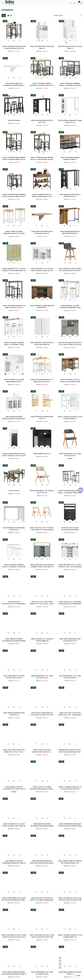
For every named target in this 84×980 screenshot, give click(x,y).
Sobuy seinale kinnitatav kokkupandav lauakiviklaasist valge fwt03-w (14, 85)
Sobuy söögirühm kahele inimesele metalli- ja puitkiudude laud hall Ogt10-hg (42, 159)
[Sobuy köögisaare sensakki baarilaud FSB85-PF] (70, 142)
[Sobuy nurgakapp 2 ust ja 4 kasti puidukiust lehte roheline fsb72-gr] (14, 253)
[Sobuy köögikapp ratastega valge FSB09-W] (42, 31)
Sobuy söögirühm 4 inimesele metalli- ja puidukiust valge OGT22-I (14, 344)
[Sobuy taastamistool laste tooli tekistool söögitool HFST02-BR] (70, 883)
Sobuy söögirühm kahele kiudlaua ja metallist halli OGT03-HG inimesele (14, 48)
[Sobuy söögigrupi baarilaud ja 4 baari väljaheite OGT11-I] (42, 364)
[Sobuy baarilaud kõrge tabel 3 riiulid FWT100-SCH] (70, 179)
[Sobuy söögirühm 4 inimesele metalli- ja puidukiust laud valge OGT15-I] (14, 549)
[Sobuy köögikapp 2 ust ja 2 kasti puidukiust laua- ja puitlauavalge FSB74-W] (70, 549)
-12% (33, 132)
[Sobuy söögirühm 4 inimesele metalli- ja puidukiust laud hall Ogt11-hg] (70, 68)
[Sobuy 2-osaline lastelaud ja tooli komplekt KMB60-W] (70, 401)
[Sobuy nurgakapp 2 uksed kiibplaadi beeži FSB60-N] (42, 290)
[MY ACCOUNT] (74, 2)
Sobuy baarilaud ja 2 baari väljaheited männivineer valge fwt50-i (70, 307)
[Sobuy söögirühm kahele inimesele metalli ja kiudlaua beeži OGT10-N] (14, 142)
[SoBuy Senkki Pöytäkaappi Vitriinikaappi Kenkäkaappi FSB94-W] (14, 846)
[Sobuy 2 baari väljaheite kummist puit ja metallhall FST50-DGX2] (70, 253)
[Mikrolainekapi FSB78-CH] (42, 438)
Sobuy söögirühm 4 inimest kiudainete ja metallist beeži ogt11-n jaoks (42, 85)
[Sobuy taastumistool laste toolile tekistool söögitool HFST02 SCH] (14, 920)
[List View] (11, 15)
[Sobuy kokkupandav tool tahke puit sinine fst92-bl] (42, 957)
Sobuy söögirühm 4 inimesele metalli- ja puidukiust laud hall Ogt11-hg (70, 85)
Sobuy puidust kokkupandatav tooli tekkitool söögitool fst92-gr (42, 715)
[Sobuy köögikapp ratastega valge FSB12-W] (70, 31)
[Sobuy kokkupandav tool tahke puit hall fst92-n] (42, 660)
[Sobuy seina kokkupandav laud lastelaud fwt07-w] (70, 623)
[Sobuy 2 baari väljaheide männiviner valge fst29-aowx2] (14, 216)
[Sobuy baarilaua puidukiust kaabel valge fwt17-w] (70, 105)
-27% (5, 613)
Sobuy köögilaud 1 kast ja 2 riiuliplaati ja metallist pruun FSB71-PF (70, 381)
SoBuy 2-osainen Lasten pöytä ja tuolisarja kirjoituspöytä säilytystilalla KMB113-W (70, 789)
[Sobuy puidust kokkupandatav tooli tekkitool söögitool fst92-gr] (42, 697)
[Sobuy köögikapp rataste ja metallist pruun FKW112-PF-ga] (42, 179)
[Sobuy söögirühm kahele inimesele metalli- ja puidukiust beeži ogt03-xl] (70, 475)
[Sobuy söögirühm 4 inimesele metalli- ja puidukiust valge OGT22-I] (14, 327)
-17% (61, 169)
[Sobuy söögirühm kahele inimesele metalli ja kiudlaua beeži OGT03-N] (14, 179)
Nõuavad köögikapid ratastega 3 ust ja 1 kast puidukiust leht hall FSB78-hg (70, 344)
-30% (61, 687)
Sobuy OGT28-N (14, 491)
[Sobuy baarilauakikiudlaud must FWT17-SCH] (42, 105)
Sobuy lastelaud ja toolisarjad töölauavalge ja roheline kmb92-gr (70, 604)
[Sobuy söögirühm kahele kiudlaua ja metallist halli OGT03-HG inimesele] (14, 31)
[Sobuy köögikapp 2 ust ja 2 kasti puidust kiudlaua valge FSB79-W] (42, 253)
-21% (33, 243)
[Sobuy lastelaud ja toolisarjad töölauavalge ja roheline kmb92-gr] (70, 586)
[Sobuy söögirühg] (14, 105)
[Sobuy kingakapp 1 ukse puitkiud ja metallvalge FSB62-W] (42, 327)
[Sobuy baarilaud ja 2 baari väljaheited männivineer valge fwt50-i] (70, 290)
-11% (33, 58)
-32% (61, 391)
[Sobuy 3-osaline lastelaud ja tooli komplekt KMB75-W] (70, 920)
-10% (33, 799)
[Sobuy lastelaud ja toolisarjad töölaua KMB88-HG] (42, 623)
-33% (33, 21)
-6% (5, 132)
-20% (5, 243)
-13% (33, 95)
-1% (5, 428)
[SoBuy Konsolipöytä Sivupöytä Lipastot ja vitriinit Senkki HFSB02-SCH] (42, 883)
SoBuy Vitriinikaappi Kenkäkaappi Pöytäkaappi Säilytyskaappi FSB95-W (70, 826)
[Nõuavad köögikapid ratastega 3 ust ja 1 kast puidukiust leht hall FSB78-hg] (70, 327)
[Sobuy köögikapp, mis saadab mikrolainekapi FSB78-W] (14, 364)
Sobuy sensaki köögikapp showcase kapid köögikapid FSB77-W (14, 418)
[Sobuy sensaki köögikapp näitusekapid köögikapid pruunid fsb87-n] (14, 623)
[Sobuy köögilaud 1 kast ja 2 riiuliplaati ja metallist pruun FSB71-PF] (70, 364)
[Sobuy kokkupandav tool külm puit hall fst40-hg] (42, 475)
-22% (33, 502)
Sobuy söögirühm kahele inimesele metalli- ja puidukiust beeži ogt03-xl (70, 492)
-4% (5, 21)
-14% (61, 58)
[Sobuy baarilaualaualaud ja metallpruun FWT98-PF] (70, 216)
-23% (5, 206)
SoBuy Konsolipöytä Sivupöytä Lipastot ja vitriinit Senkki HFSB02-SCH (42, 900)
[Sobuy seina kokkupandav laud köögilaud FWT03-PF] (42, 216)
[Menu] (2, 2)
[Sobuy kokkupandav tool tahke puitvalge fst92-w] (70, 660)
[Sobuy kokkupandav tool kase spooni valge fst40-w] (14, 660)
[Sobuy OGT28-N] (14, 475)
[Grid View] (8, 15)
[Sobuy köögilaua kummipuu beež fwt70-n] (42, 401)
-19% (5, 169)
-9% (5, 836)
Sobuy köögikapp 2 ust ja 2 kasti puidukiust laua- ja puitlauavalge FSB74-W (70, 567)
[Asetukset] (81, 2)
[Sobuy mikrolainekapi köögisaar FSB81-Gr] (70, 957)
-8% (61, 799)
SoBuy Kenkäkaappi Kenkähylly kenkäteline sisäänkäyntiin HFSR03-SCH (42, 863)
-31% (61, 576)
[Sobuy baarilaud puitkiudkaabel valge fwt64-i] (14, 512)
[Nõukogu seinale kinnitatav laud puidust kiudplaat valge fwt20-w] (14, 438)
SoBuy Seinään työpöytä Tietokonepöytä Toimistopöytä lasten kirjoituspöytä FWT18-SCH (14, 789)
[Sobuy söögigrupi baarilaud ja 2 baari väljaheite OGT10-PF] (14, 290)
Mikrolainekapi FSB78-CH (42, 454)
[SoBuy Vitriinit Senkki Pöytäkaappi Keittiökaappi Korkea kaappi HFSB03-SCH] (14, 883)
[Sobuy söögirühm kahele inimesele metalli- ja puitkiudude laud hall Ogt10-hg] (42, 142)
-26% (61, 761)
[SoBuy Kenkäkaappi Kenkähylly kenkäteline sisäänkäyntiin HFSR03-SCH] (42, 846)
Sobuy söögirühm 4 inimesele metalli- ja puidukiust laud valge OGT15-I (14, 567)
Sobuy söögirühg (14, 120)
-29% (33, 576)
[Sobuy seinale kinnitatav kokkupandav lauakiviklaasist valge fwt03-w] (14, 68)
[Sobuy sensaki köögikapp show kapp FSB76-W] (14, 697)
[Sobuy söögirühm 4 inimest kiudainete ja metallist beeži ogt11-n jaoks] (42, 68)
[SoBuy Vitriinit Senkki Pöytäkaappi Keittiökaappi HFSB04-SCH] (70, 846)
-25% (61, 539)
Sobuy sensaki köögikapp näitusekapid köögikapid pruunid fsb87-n (14, 641)
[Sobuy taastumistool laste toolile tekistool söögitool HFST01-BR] (42, 920)
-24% (61, 650)
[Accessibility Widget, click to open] (80, 490)
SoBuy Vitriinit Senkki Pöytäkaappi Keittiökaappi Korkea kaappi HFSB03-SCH (14, 900)
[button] (78, 2)
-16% (61, 132)
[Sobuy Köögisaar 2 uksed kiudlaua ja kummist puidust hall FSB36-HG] (42, 549)
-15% (61, 21)
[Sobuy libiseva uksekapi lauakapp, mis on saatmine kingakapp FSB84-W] (14, 957)
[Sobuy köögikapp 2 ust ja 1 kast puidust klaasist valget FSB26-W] (14, 809)
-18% (5, 58)
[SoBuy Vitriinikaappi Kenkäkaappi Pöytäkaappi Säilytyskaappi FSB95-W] (70, 809)
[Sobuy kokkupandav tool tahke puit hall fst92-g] (70, 438)
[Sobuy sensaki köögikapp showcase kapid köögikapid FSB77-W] (14, 401)
